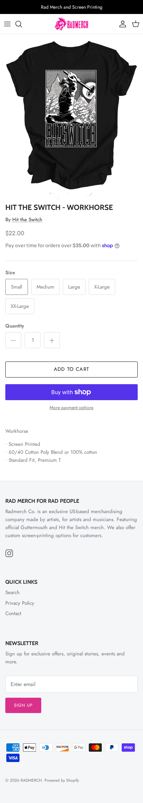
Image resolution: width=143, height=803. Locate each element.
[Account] (121, 24)
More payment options (71, 407)
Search (12, 592)
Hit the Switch (27, 219)
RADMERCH (31, 780)
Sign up (23, 705)
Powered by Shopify (62, 780)
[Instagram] (9, 553)
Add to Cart (71, 369)
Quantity (14, 326)
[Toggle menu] (7, 24)
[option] (71, 117)
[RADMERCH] (71, 23)
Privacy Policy (19, 603)
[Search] (22, 24)
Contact (13, 613)
